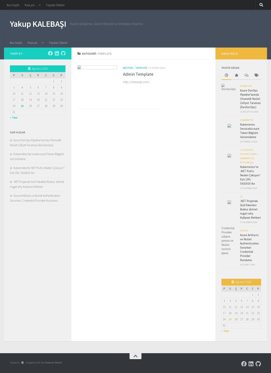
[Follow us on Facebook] (50, 53)
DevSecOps (246, 85)
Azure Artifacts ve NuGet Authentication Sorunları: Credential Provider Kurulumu (249, 247)
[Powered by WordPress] (22, 362)
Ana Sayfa (13, 5)
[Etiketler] (256, 75)
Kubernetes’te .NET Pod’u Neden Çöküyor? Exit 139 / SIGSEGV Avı (250, 175)
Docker (244, 154)
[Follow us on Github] (63, 53)
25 (22, 106)
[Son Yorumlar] (246, 75)
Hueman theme (53, 362)
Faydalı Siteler (55, 5)
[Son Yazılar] (226, 75)
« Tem (13, 117)
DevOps (248, 149)
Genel (253, 154)
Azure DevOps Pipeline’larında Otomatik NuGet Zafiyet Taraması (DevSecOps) (250, 99)
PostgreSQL (247, 162)
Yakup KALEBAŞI (38, 24)
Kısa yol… (31, 5)
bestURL (128, 68)
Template (141, 68)
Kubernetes (246, 119)
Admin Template (138, 74)
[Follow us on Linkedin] (56, 53)
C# (241, 149)
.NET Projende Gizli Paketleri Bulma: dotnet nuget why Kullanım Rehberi (250, 209)
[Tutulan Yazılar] (236, 75)
